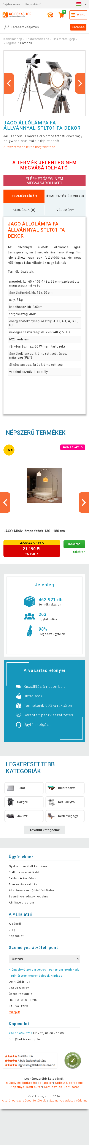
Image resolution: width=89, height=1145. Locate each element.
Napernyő (17, 1087)
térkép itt (14, 1012)
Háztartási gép (64, 39)
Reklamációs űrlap (22, 878)
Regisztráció (33, 4)
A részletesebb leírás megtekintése (29, 147)
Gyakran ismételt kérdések (28, 866)
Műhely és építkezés (21, 1082)
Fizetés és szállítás (23, 884)
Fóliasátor (45, 1082)
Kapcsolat (16, 935)
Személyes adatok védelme (29, 896)
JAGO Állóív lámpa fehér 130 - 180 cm (34, 531)
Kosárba (74, 544)
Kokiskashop (12, 39)
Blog (12, 929)
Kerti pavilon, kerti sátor (61, 1087)
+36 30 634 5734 (20, 1033)
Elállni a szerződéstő (24, 872)
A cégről (15, 923)
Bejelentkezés (11, 4)
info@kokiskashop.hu (25, 1039)
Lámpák (26, 43)
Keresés (78, 27)
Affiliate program (21, 902)
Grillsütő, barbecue (69, 1082)
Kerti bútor (34, 1087)
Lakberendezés (37, 39)
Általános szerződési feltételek (31, 890)
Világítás (9, 43)
